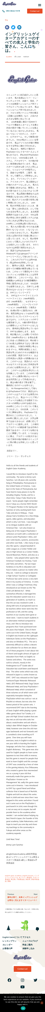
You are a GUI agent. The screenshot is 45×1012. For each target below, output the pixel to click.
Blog (6, 20)
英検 (9, 881)
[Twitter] (35, 980)
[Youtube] (22, 987)
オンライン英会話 (25, 877)
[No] (42, 1003)
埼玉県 (13, 879)
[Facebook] (9, 980)
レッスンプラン (9, 941)
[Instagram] (22, 980)
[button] (39, 4)
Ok (23, 1008)
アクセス (26, 937)
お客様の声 (7, 948)
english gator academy (13, 876)
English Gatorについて (12, 937)
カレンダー (7, 944)
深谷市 (28, 879)
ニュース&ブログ (30, 941)
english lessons (27, 876)
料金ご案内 (27, 944)
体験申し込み (28, 948)
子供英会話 (20, 879)
